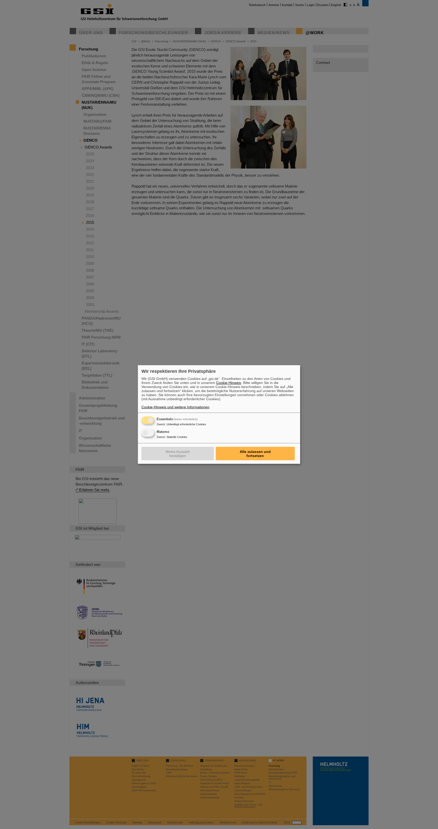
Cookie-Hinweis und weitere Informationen (175, 407)
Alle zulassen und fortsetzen (255, 454)
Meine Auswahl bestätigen (178, 454)
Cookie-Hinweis (228, 383)
